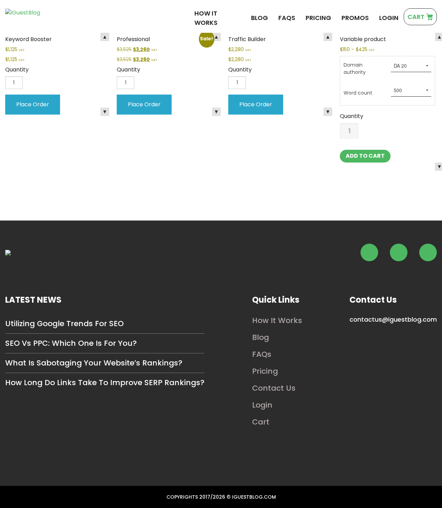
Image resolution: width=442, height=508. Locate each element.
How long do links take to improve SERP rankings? (104, 382)
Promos (355, 17)
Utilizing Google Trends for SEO (64, 323)
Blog (259, 17)
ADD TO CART (365, 156)
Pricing (318, 17)
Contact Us (274, 388)
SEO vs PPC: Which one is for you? (71, 343)
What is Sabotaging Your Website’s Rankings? (93, 363)
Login (388, 17)
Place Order (32, 104)
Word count (358, 92)
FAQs (286, 17)
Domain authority (355, 68)
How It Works (206, 18)
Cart (260, 422)
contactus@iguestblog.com (393, 319)
